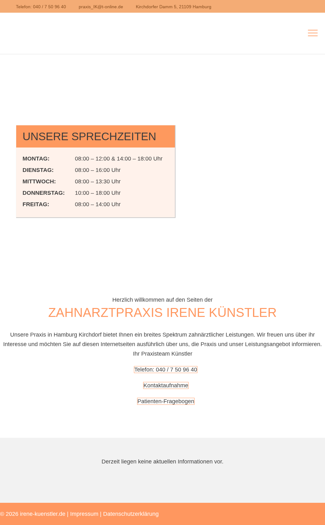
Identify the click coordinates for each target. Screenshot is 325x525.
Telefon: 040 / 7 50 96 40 (41, 6)
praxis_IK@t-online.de (101, 6)
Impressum (84, 514)
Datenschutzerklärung (131, 514)
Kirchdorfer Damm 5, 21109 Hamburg (173, 6)
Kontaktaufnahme (165, 385)
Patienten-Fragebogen (165, 401)
